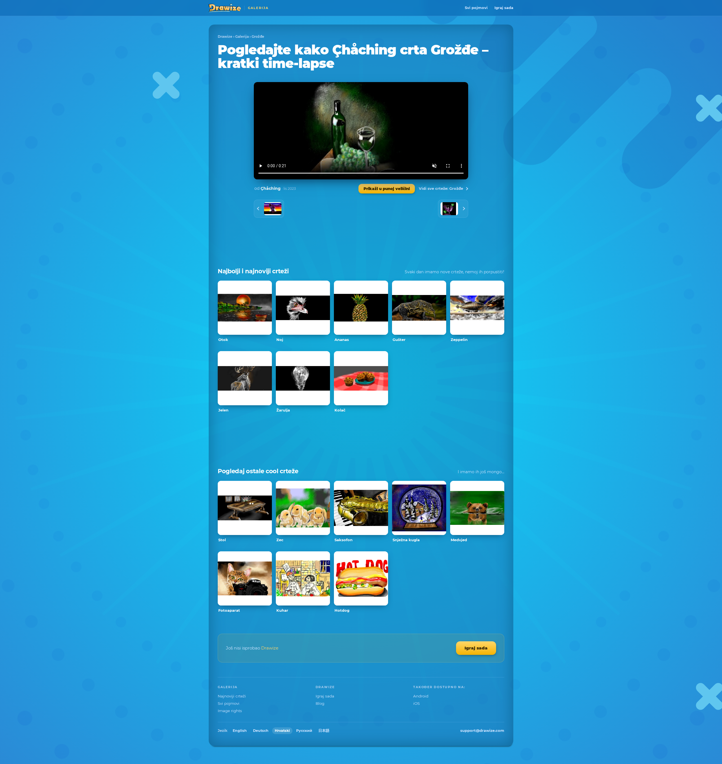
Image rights (230, 710)
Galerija (242, 36)
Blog (320, 703)
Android (420, 696)
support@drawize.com (482, 730)
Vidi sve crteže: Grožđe (441, 188)
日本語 (323, 730)
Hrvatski (282, 730)
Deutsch (260, 730)
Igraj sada (503, 7)
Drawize (225, 36)
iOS (416, 703)
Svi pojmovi (476, 7)
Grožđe (258, 36)
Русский (304, 730)
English (240, 730)
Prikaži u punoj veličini (387, 188)
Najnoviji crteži (232, 696)
